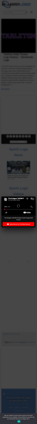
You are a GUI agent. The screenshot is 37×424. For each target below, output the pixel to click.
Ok (19, 421)
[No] (35, 418)
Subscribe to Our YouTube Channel (20, 224)
